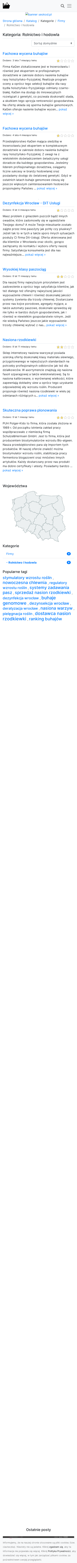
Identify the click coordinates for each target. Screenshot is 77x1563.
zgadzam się (56, 1547)
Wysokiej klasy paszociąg (24, 269)
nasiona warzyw (57, 608)
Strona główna (12, 21)
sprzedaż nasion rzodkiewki (43, 592)
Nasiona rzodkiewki (19, 340)
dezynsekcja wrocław (49, 603)
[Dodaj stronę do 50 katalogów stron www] (38, 14)
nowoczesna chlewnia (25, 582)
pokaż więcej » (47, 188)
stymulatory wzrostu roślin (28, 577)
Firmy (61, 21)
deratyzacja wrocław (21, 608)
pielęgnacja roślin (18, 614)
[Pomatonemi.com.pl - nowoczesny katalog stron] (6, 5)
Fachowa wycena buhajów (25, 53)
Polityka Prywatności (59, 1551)
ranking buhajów (45, 618)
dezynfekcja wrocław (21, 598)
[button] (62, 6)
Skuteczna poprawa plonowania (30, 410)
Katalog (31, 21)
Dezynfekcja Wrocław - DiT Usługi (31, 203)
